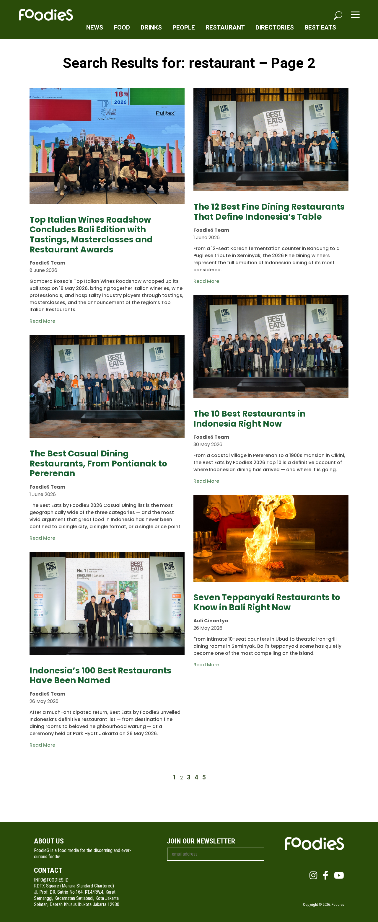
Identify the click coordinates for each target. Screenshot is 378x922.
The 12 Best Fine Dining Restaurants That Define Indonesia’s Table (269, 212)
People (183, 27)
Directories (274, 27)
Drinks (151, 27)
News (94, 27)
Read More (42, 321)
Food (122, 27)
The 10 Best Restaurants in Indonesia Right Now (249, 419)
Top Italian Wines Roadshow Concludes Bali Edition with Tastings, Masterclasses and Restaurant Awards (91, 234)
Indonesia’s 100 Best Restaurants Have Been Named (100, 675)
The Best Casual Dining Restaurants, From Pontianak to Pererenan (98, 463)
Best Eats (320, 27)
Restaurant (225, 27)
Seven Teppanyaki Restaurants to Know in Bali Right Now (266, 602)
